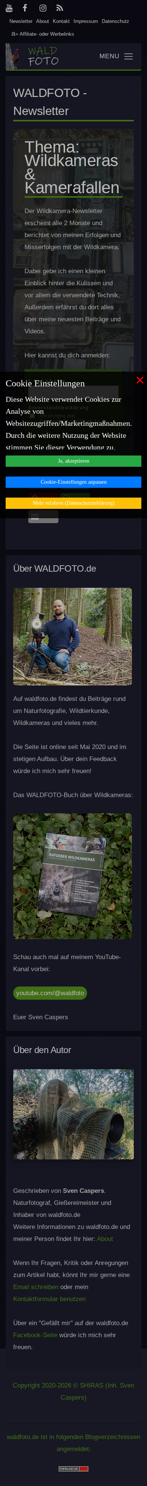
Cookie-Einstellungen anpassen (74, 482)
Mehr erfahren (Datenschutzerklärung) (74, 503)
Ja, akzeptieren (73, 461)
